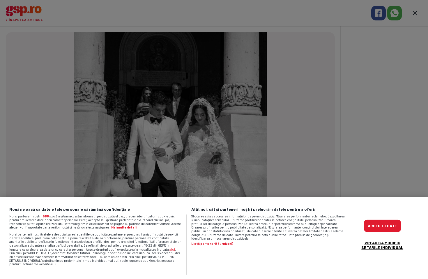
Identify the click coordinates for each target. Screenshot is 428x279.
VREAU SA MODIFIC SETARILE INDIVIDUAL (382, 245)
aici (172, 249)
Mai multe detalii (124, 227)
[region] (214, 238)
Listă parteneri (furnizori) (212, 243)
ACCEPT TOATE (382, 225)
